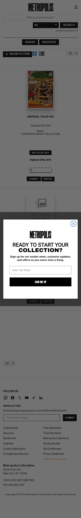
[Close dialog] (73, 223)
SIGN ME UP (40, 282)
